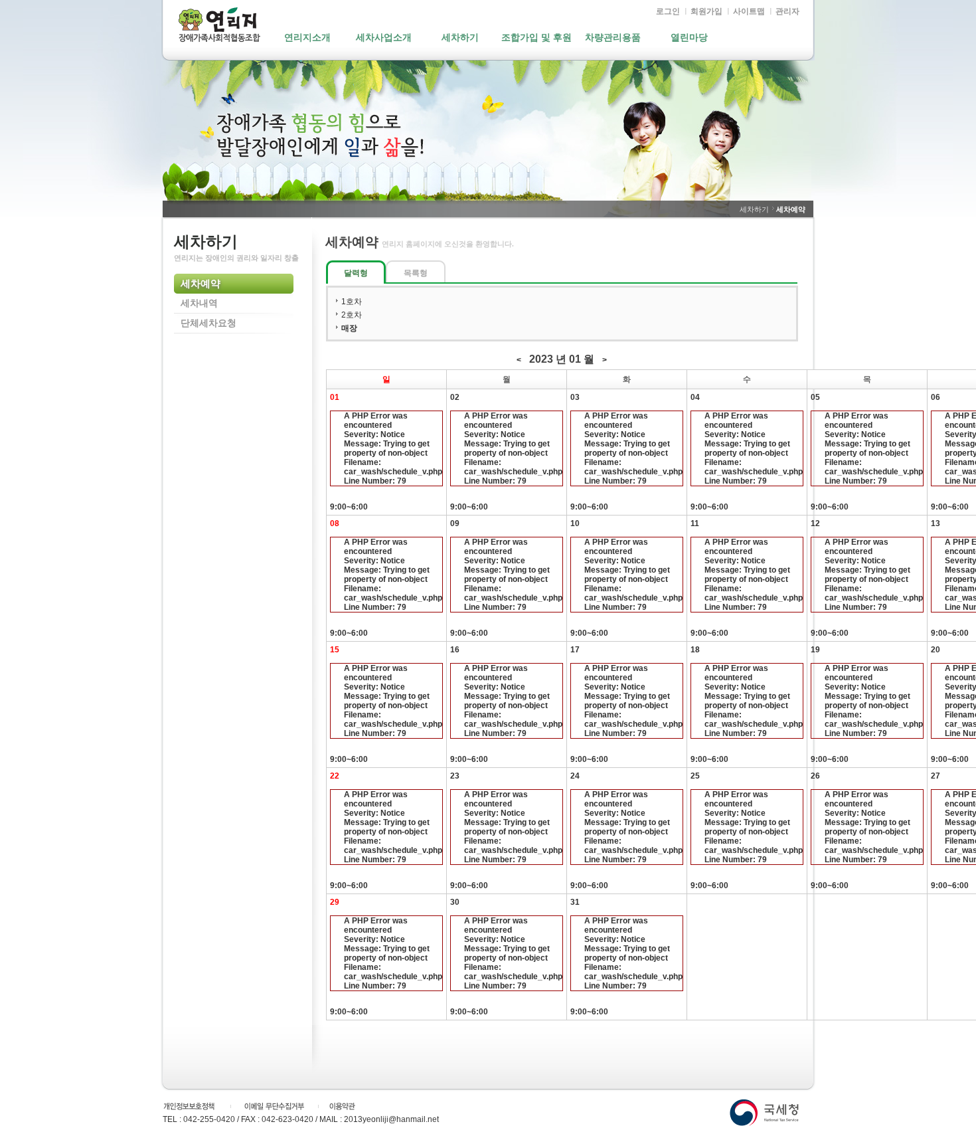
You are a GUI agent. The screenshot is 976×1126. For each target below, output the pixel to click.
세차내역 (199, 303)
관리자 (787, 11)
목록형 (416, 273)
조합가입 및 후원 (536, 38)
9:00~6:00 (386, 461)
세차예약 (200, 284)
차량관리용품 (613, 38)
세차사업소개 (384, 38)
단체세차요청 (208, 323)
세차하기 (460, 38)
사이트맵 (749, 11)
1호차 (351, 301)
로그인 (668, 11)
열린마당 (689, 38)
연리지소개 (307, 38)
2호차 (351, 315)
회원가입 (706, 11)
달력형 (356, 273)
